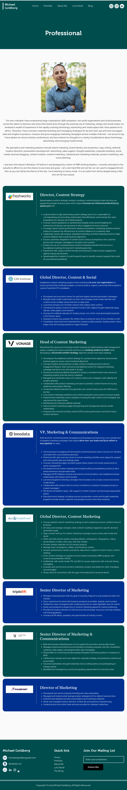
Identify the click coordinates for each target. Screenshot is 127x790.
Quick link (61, 750)
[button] (62, 5)
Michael (16, 750)
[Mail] (5, 758)
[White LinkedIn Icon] (10, 770)
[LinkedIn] (122, 6)
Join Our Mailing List (99, 750)
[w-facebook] (19, 772)
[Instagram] (111, 6)
